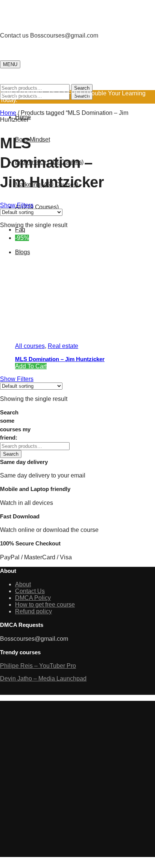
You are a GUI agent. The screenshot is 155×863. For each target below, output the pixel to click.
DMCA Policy (33, 598)
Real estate (63, 346)
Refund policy (33, 611)
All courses (30, 346)
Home (8, 113)
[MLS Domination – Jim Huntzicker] (71, 333)
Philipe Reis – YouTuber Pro (38, 666)
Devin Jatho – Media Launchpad (43, 678)
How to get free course (45, 604)
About (23, 584)
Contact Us (30, 591)
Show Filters (16, 205)
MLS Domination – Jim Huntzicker (60, 359)
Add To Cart (31, 366)
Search (82, 88)
